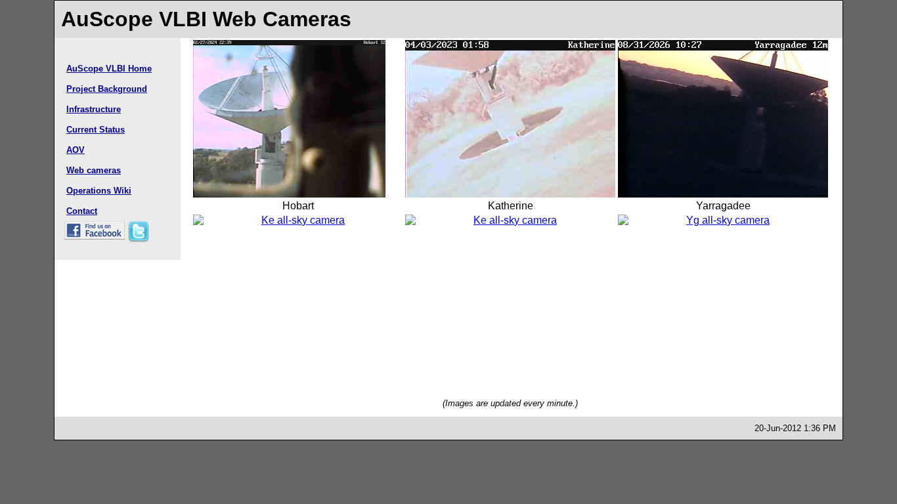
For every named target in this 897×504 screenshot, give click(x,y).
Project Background (106, 89)
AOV (75, 150)
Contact (81, 211)
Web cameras (93, 170)
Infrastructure (93, 109)
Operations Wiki (98, 191)
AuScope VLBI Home (109, 69)
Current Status (95, 130)
